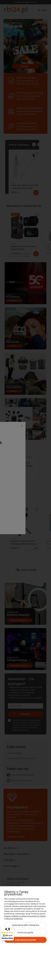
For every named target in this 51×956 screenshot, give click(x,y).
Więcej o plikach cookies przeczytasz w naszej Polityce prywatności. (25, 917)
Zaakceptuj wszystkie (25, 939)
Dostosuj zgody (25, 932)
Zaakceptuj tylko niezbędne (25, 925)
